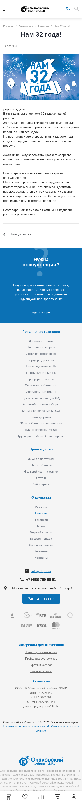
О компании (41, 497)
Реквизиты (41, 551)
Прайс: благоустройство (41, 658)
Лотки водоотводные (41, 353)
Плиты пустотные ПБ (41, 366)
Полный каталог (41, 671)
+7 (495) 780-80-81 (41, 579)
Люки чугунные (41, 417)
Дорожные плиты (41, 341)
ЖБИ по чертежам (41, 459)
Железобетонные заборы (41, 404)
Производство (41, 449)
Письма (41, 526)
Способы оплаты (41, 545)
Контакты (41, 557)
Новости (41, 513)
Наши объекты (41, 465)
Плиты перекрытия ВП (41, 429)
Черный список (41, 532)
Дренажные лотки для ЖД (41, 398)
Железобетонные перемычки (41, 423)
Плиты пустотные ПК (41, 372)
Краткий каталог (41, 665)
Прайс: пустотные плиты (41, 652)
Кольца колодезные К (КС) (41, 410)
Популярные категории (41, 331)
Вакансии (41, 519)
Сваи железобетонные (41, 385)
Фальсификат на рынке (41, 471)
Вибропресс (41, 484)
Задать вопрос (41, 312)
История (41, 507)
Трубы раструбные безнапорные (41, 436)
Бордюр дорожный (41, 360)
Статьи (41, 478)
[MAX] (62, 8)
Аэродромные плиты (41, 391)
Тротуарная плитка (41, 379)
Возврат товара (41, 538)
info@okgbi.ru (41, 571)
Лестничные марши (41, 347)
